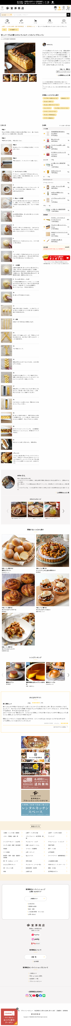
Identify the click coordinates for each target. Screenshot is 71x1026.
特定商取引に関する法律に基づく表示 (44, 1010)
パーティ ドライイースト (50, 111)
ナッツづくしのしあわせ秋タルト (46, 570)
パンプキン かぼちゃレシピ (51, 98)
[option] (20, 58)
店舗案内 (59, 1010)
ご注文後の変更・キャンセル (36, 911)
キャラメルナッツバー (8, 649)
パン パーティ (47, 108)
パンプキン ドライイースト (61, 108)
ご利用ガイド (33, 973)
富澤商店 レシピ (31, 26)
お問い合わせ (32, 914)
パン (4, 29)
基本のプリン (10, 682)
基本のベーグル (50, 682)
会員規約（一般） (34, 978)
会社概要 (36, 961)
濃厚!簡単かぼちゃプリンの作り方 (35, 683)
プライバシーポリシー (36, 981)
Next (63, 511)
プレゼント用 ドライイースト (51, 105)
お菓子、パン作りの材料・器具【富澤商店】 (13, 26)
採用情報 (65, 1010)
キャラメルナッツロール (9, 609)
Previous (7, 511)
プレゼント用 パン (48, 101)
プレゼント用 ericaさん (50, 114)
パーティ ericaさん (48, 118)
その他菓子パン (13, 29)
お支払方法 (31, 904)
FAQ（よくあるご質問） (36, 976)
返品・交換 (31, 909)
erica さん (50, 44)
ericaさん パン (65, 98)
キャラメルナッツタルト (43, 609)
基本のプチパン (6, 570)
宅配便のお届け (32, 906)
